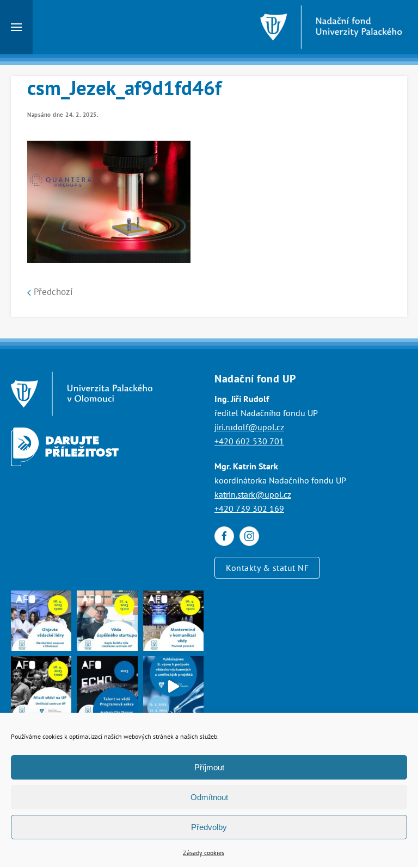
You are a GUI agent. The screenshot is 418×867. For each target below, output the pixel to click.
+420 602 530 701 (249, 441)
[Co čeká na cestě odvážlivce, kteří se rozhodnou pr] (107, 620)
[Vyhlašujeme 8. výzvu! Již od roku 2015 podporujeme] (173, 686)
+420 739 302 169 (249, 508)
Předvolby (209, 827)
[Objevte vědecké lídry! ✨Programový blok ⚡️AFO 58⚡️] (41, 620)
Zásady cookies (203, 853)
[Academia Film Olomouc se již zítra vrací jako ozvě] (107, 686)
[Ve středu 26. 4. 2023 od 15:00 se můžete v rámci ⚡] (173, 620)
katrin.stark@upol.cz (252, 494)
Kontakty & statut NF (267, 567)
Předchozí (52, 292)
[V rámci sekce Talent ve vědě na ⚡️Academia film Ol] (41, 686)
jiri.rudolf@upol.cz (249, 427)
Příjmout (209, 767)
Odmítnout (209, 797)
